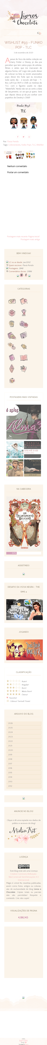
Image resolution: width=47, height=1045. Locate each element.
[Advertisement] (23, 952)
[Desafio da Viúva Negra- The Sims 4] (24, 619)
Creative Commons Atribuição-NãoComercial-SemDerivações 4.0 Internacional (24, 877)
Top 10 (24, 369)
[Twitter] (18, 276)
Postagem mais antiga (30, 239)
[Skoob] (22, 276)
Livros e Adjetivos (12, 358)
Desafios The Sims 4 (12, 369)
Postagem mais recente (17, 236)
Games (24, 313)
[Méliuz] (24, 799)
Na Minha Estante (24, 358)
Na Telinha (12, 324)
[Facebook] (26, 276)
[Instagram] (29, 276)
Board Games (24, 324)
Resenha (24, 302)
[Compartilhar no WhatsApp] (29, 137)
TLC (34, 145)
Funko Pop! (26, 145)
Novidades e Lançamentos (24, 335)
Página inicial (33, 236)
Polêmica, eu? (12, 346)
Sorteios (12, 313)
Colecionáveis (14, 145)
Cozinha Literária (12, 335)
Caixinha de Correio (12, 302)
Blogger (26, 1044)
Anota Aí (24, 346)
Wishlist (39, 145)
